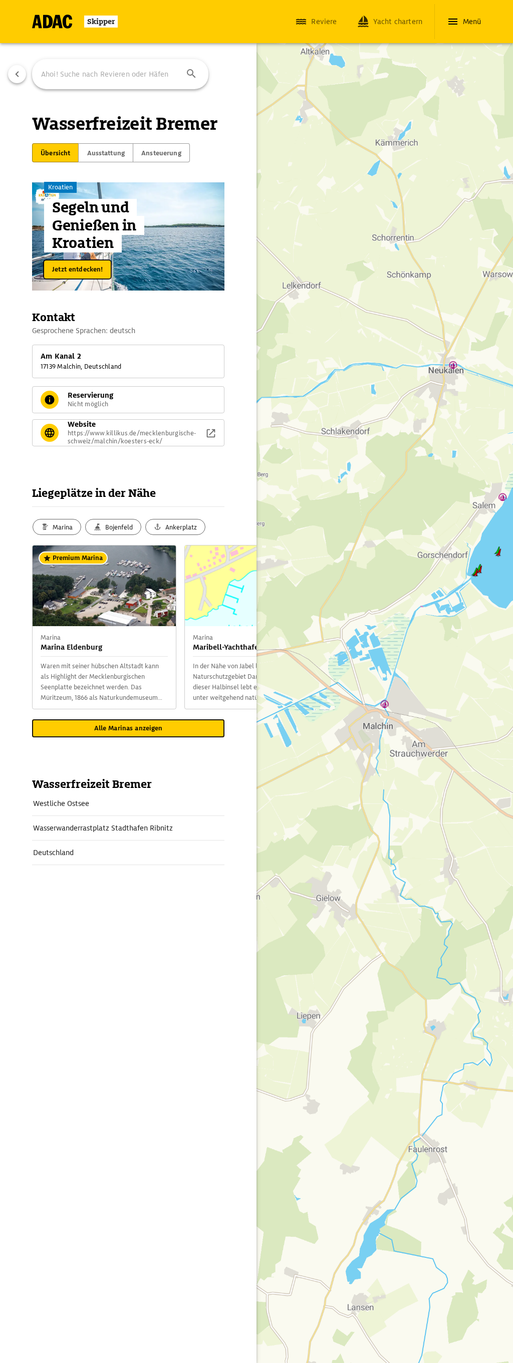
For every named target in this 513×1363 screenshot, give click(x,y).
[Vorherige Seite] (17, 74)
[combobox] (120, 74)
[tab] (55, 152)
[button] (191, 74)
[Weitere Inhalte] (236, 627)
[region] (256, 681)
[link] (128, 803)
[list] (128, 828)
